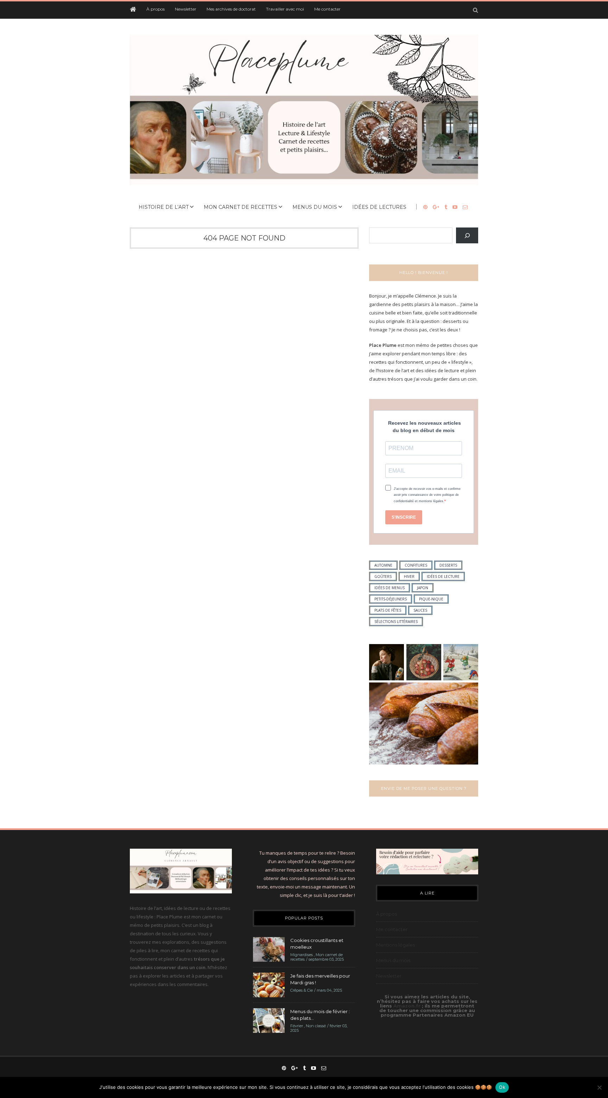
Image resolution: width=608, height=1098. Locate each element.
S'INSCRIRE (404, 517)
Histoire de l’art (164, 207)
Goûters (383, 576)
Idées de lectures (379, 207)
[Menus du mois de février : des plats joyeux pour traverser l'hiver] (269, 1020)
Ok (502, 1087)
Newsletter (185, 9)
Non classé (316, 1025)
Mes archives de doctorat (231, 9)
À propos (155, 9)
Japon (422, 587)
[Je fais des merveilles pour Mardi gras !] (269, 984)
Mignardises (301, 954)
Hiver (409, 576)
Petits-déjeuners (390, 599)
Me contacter (327, 9)
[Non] (599, 1087)
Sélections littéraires (396, 621)
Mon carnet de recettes (240, 207)
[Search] (467, 235)
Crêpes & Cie (301, 990)
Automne (383, 565)
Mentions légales (395, 945)
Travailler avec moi (285, 9)
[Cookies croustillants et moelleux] (269, 949)
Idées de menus (389, 587)
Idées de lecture (443, 576)
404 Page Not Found (244, 238)
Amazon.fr (407, 1006)
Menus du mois (314, 207)
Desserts (448, 565)
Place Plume (383, 345)
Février (296, 1025)
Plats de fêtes (387, 610)
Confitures (416, 565)
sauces (420, 610)
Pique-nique (431, 599)
